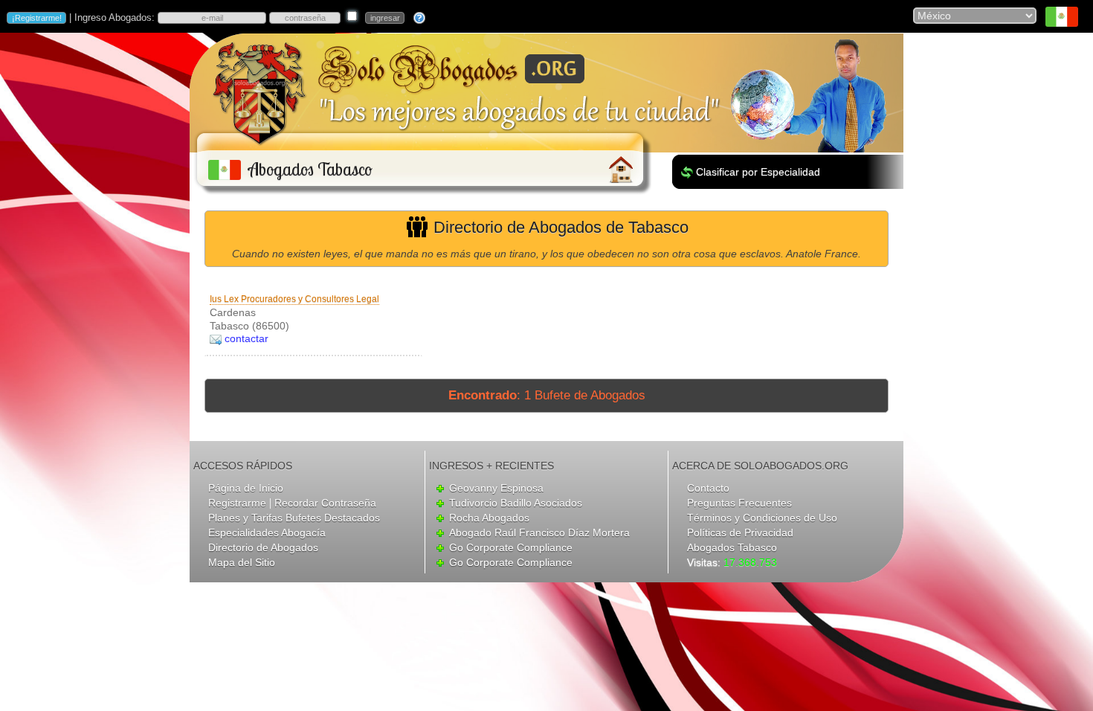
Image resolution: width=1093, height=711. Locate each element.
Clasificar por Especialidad (758, 172)
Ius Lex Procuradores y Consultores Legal (294, 299)
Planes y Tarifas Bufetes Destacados (294, 518)
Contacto (708, 488)
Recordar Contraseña (325, 503)
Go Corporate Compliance (511, 547)
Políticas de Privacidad (740, 532)
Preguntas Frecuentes (739, 503)
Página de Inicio (245, 488)
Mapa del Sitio (241, 562)
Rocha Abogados (489, 518)
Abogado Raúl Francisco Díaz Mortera (539, 532)
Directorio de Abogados (263, 547)
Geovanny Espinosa (496, 488)
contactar (246, 338)
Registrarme (237, 503)
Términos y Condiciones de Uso (762, 518)
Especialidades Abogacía (267, 532)
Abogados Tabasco (732, 547)
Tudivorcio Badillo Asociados (515, 503)
